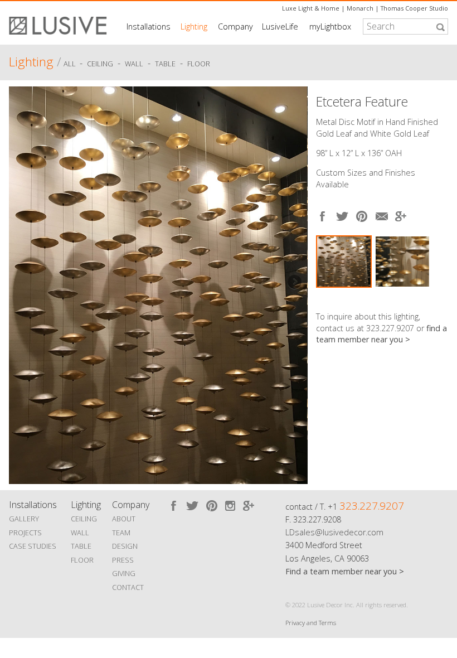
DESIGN (125, 546)
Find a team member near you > (344, 571)
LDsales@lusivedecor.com (334, 532)
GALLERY (24, 519)
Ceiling (100, 64)
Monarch (360, 8)
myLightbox (330, 26)
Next (293, 282)
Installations (149, 26)
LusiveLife (280, 26)
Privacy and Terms (310, 622)
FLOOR (82, 560)
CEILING (84, 519)
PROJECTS (25, 533)
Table (165, 64)
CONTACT (128, 587)
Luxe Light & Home (310, 8)
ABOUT (123, 519)
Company (235, 26)
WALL (80, 533)
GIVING (123, 573)
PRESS (123, 560)
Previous (22, 282)
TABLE (81, 546)
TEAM (121, 533)
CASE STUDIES (32, 546)
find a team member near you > (381, 334)
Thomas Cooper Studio (414, 8)
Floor (198, 64)
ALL (70, 64)
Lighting (194, 26)
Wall (134, 64)
